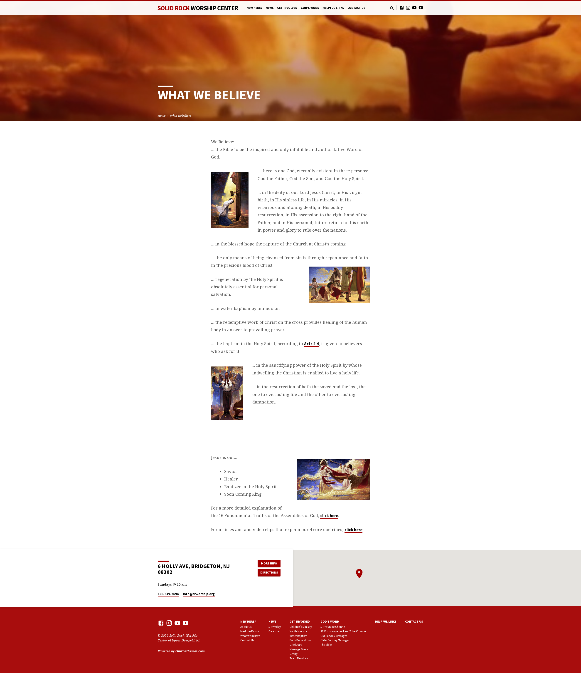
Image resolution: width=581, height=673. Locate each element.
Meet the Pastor (249, 631)
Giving (294, 654)
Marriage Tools (299, 649)
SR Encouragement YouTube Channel (343, 631)
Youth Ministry (298, 631)
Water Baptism (298, 636)
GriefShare (296, 645)
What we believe (180, 116)
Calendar (274, 631)
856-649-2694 (168, 594)
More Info (269, 563)
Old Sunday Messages (333, 636)
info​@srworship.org (199, 594)
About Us (245, 627)
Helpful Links (333, 8)
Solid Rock (197, 8)
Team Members (299, 658)
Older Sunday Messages (334, 640)
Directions (269, 572)
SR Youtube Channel (332, 627)
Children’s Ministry (301, 627)
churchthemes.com (190, 651)
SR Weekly (274, 627)
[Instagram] (408, 7)
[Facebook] (401, 7)
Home (161, 116)
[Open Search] (391, 8)
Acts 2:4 (311, 343)
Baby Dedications (300, 640)
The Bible (326, 645)
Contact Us (356, 8)
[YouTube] (414, 7)
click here (329, 515)
